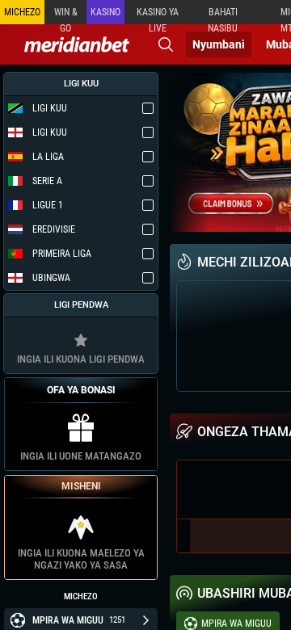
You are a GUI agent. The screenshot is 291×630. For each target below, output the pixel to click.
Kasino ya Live (158, 15)
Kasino (105, 12)
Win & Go (66, 15)
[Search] (166, 44)
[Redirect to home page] (77, 44)
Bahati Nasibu (223, 15)
